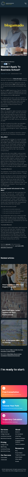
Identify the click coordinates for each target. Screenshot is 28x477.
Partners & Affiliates (20, 438)
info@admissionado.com (20, 470)
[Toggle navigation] (25, 3)
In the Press (18, 436)
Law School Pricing (5, 449)
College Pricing (4, 444)
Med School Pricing (5, 451)
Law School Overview (6, 436)
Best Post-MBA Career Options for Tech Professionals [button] (11, 312)
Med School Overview (6, 438)
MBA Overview (4, 432)
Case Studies (4, 457)
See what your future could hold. (10, 422)
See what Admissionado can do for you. (11, 394)
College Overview (5, 434)
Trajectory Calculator (20, 455)
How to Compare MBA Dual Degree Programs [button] (12, 286)
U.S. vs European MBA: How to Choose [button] (13, 341)
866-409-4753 (9, 470)
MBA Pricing (4, 446)
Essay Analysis (18, 452)
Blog (16, 450)
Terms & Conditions (20, 444)
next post (8, 244)
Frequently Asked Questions (19, 441)
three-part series (17, 78)
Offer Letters (18, 459)
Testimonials (4, 459)
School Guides (18, 457)
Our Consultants (19, 434)
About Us (17, 432)
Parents (17, 461)
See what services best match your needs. (12, 408)
